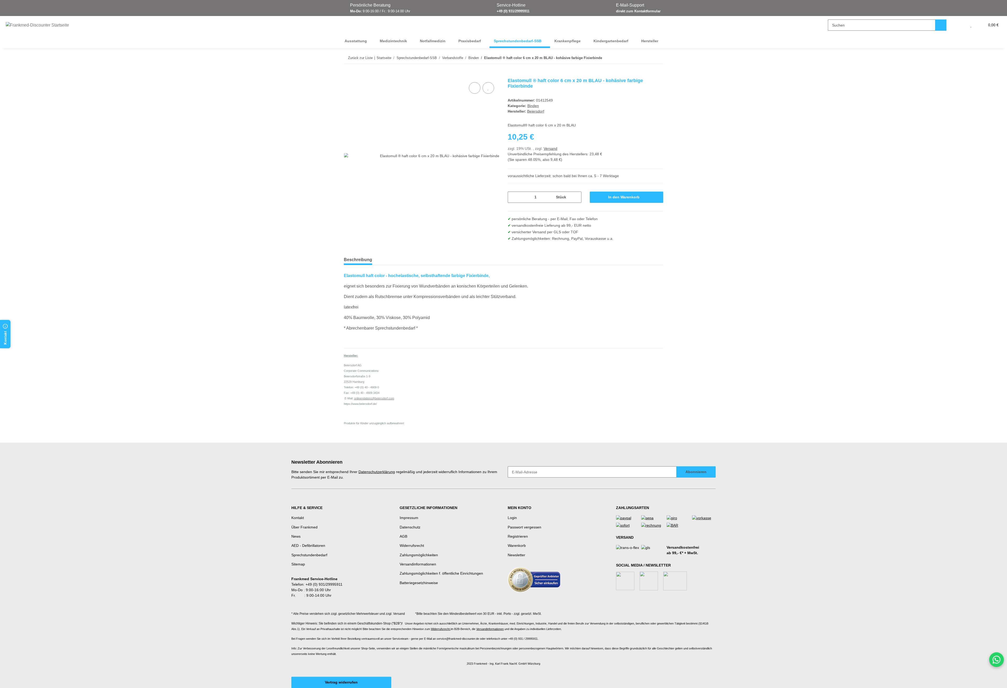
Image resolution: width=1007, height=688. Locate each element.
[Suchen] (940, 25)
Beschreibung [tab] (358, 259)
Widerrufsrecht (412, 545)
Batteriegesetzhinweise (419, 583)
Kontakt (297, 518)
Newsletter (516, 555)
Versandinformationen (418, 564)
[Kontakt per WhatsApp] (996, 659)
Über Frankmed (304, 527)
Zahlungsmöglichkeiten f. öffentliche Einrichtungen (441, 573)
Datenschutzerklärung (376, 472)
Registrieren (518, 536)
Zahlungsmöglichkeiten (419, 555)
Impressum (409, 518)
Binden (533, 106)
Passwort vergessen (524, 527)
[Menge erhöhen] (575, 197)
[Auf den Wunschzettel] (488, 88)
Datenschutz (410, 527)
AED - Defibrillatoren (308, 545)
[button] (960, 25)
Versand (550, 148)
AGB (403, 536)
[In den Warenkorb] (348, 75)
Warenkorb (517, 545)
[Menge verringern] (513, 197)
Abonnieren (695, 472)
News (296, 536)
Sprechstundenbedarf (309, 555)
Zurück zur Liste (360, 58)
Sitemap (298, 564)
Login (512, 518)
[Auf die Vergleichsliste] (474, 88)
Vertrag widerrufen (341, 682)
